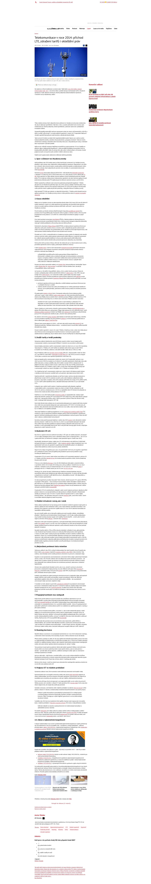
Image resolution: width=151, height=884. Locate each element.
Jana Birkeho (56, 219)
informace (50, 463)
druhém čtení (62, 264)
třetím (50, 293)
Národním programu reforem (57, 703)
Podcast (74, 28)
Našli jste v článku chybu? (40, 809)
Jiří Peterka (38, 45)
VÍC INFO (102, 2)
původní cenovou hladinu (56, 352)
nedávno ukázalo (66, 443)
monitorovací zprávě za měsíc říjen (73, 411)
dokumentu (44, 710)
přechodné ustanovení (78, 172)
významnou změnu (60, 395)
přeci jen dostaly (78, 688)
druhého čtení (42, 247)
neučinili (60, 570)
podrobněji (41, 169)
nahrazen (78, 276)
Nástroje (82, 28)
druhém (45, 293)
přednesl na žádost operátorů (42, 312)
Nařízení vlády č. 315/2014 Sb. (46, 754)
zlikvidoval (64, 518)
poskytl (70, 420)
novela (41, 172)
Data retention (44, 827)
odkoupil (50, 518)
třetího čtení (42, 266)
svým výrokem (45, 552)
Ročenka (60, 829)
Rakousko (37, 570)
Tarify (66, 829)
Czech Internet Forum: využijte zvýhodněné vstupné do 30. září (56, 2)
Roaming (54, 829)
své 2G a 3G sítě (68, 468)
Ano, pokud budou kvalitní (44, 845)
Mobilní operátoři (74, 827)
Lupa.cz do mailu (98, 28)
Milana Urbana (52, 226)
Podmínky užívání (45, 829)
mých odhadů (41, 523)
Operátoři (83, 827)
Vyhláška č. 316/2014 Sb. (44, 758)
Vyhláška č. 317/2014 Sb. (44, 763)
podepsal (63, 318)
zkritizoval (67, 312)
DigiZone (109, 28)
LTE (67, 827)
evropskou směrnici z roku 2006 (63, 552)
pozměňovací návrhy (73, 211)
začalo (79, 466)
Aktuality (61, 28)
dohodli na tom (51, 458)
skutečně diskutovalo (77, 308)
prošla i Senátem (52, 317)
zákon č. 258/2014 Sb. (51, 320)
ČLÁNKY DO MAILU (111, 2)
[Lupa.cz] (36, 2)
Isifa (85, 75)
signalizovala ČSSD (72, 712)
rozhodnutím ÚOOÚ (62, 584)
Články (54, 28)
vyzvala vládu (74, 683)
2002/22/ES (69, 273)
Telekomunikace (74, 829)
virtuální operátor (45, 832)
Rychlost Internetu (48, 29)
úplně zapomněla (73, 674)
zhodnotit (66, 495)
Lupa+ (89, 28)
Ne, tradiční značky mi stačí (45, 852)
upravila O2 (78, 323)
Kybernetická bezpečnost (57, 827)
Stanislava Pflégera (58, 278)
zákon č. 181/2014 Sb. (49, 727)
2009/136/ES (45, 274)
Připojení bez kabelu (59, 485)
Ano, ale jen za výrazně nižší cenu (46, 849)
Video (68, 28)
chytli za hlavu (51, 266)
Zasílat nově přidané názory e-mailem (43, 807)
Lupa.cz (36, 33)
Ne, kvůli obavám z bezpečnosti (46, 856)
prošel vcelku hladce (59, 295)
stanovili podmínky (56, 587)
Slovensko (79, 569)
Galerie (116, 28)
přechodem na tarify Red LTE (59, 354)
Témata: (37, 827)
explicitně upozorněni (67, 247)
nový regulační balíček (43, 602)
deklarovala (64, 714)
